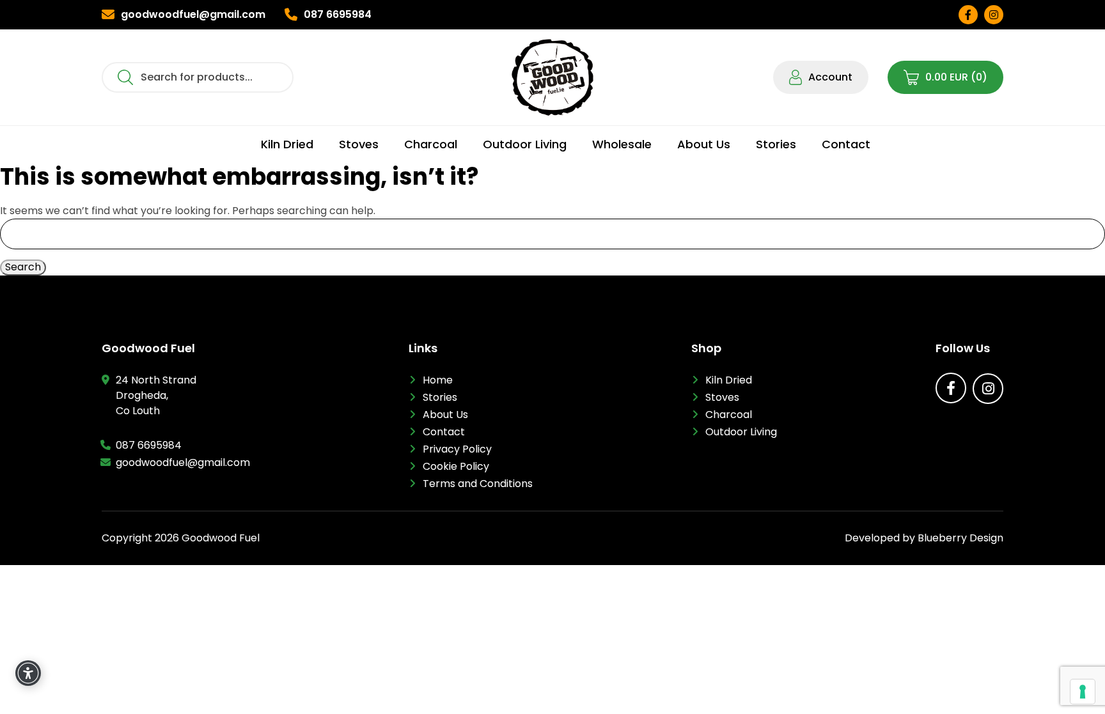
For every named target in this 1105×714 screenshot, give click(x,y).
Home (438, 380)
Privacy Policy (457, 449)
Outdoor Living (741, 431)
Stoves (722, 397)
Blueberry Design (960, 538)
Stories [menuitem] (776, 144)
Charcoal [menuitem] (430, 144)
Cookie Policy (456, 466)
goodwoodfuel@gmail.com (183, 462)
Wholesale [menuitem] (622, 144)
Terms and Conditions (478, 483)
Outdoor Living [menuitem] (525, 144)
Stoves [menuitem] (359, 144)
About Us (445, 414)
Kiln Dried (728, 380)
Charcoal (728, 414)
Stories (440, 397)
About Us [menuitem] (703, 144)
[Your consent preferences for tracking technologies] (1082, 691)
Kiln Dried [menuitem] (287, 144)
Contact (444, 431)
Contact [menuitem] (846, 144)
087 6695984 (149, 445)
